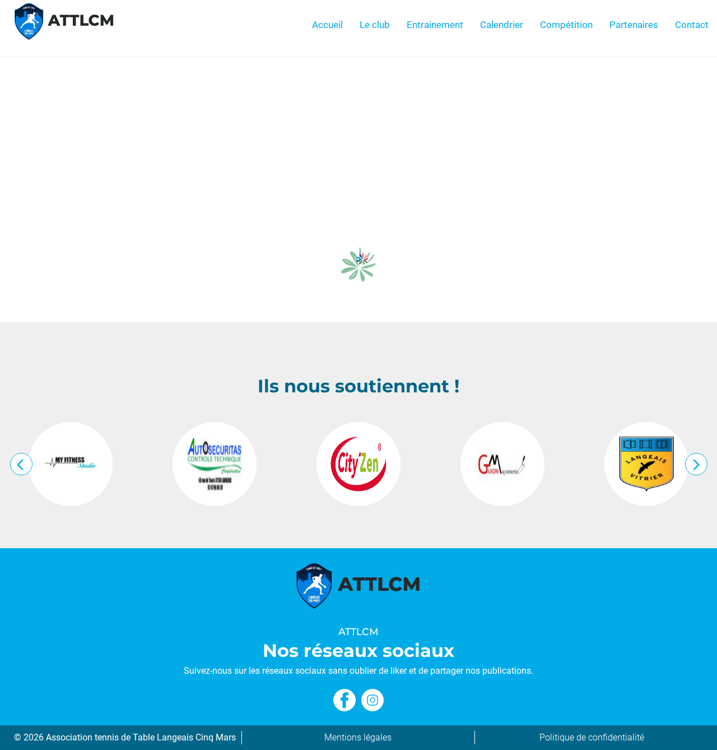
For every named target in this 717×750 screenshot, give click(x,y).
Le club (375, 24)
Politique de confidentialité (591, 737)
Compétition (566, 24)
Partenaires (633, 24)
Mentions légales (358, 737)
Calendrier (501, 24)
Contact (692, 24)
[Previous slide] (21, 464)
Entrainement (435, 24)
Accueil (327, 24)
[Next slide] (696, 464)
